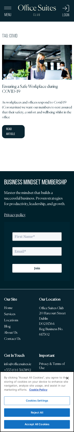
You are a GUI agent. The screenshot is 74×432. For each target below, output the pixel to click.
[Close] (67, 378)
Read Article (10, 132)
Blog (7, 326)
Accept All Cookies (37, 424)
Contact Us (12, 339)
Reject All (37, 412)
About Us (10, 332)
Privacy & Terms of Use (52, 366)
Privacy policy (14, 215)
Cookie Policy (38, 389)
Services (9, 314)
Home (8, 308)
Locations (11, 320)
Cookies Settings (37, 400)
